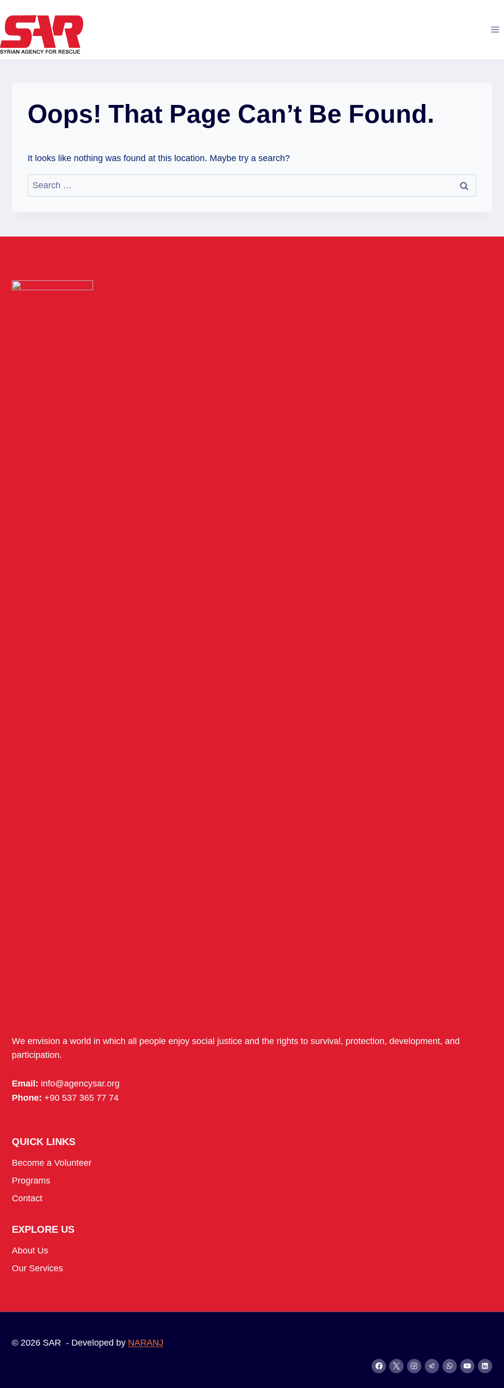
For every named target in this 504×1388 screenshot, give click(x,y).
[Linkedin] (485, 1366)
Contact (27, 1198)
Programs (31, 1180)
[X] (396, 1366)
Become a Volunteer (52, 1163)
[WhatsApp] (449, 1366)
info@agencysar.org (80, 1083)
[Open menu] (495, 29)
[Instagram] (414, 1366)
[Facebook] (379, 1366)
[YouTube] (467, 1366)
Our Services (37, 1268)
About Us (30, 1250)
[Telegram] (432, 1366)
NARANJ (145, 1343)
